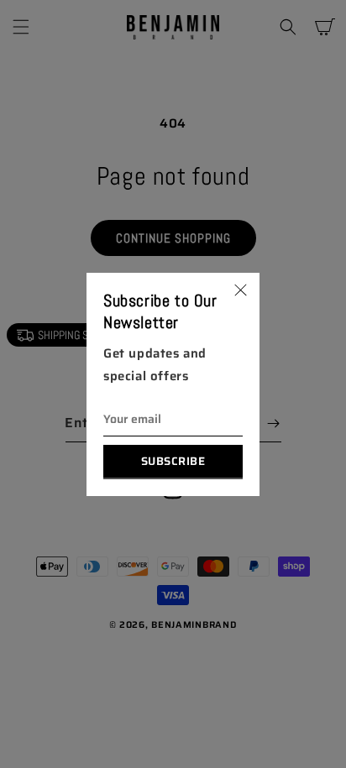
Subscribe (173, 461)
